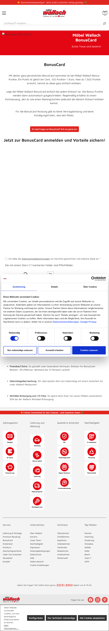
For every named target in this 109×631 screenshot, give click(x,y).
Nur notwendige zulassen (20, 350)
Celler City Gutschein (12, 554)
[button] (54, 151)
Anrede (8, 169)
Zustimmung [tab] (19, 287)
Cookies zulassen (89, 350)
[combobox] (52, 22)
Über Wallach (36, 533)
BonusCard (8, 540)
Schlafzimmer (63, 536)
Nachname (78, 169)
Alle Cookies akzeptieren (92, 618)
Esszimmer (62, 540)
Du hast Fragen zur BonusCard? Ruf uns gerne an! (54, 129)
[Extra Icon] (105, 600)
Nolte (87, 551)
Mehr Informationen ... (11, 627)
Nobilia (88, 547)
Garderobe (62, 547)
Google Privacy (88, 322)
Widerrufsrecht (37, 561)
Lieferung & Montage (12, 533)
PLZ (7, 231)
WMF (87, 561)
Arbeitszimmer (63, 544)
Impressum (35, 547)
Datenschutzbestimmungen (36, 258)
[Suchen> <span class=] (104, 23)
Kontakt (6, 561)
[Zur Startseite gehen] (54, 13)
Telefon (9, 181)
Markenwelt (62, 558)
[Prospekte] (105, 13)
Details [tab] (54, 287)
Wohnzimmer (63, 533)
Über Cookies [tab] (90, 287)
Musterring (89, 540)
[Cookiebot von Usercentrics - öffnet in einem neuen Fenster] (93, 278)
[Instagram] (98, 600)
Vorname (44, 169)
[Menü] (4, 13)
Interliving (89, 536)
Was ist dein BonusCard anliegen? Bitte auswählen (31, 157)
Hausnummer (12, 218)
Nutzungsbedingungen (40, 551)
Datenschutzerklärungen (66, 322)
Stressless (89, 544)
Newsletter (8, 558)
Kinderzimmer (63, 554)
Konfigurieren (36, 618)
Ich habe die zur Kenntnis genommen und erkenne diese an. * (55, 258)
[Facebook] (91, 600)
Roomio (88, 533)
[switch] (41, 338)
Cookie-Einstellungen (39, 565)
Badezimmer (63, 551)
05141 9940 (65, 584)
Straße (8, 206)
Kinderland (7, 544)
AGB (32, 558)
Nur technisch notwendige (61, 618)
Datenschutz (35, 554)
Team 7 (88, 558)
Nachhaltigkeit (36, 544)
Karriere (33, 536)
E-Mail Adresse (13, 194)
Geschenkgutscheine (12, 551)
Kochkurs (7, 547)
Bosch (87, 554)
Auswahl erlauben (54, 350)
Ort (7, 243)
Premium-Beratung (11, 536)
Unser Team (35, 540)
